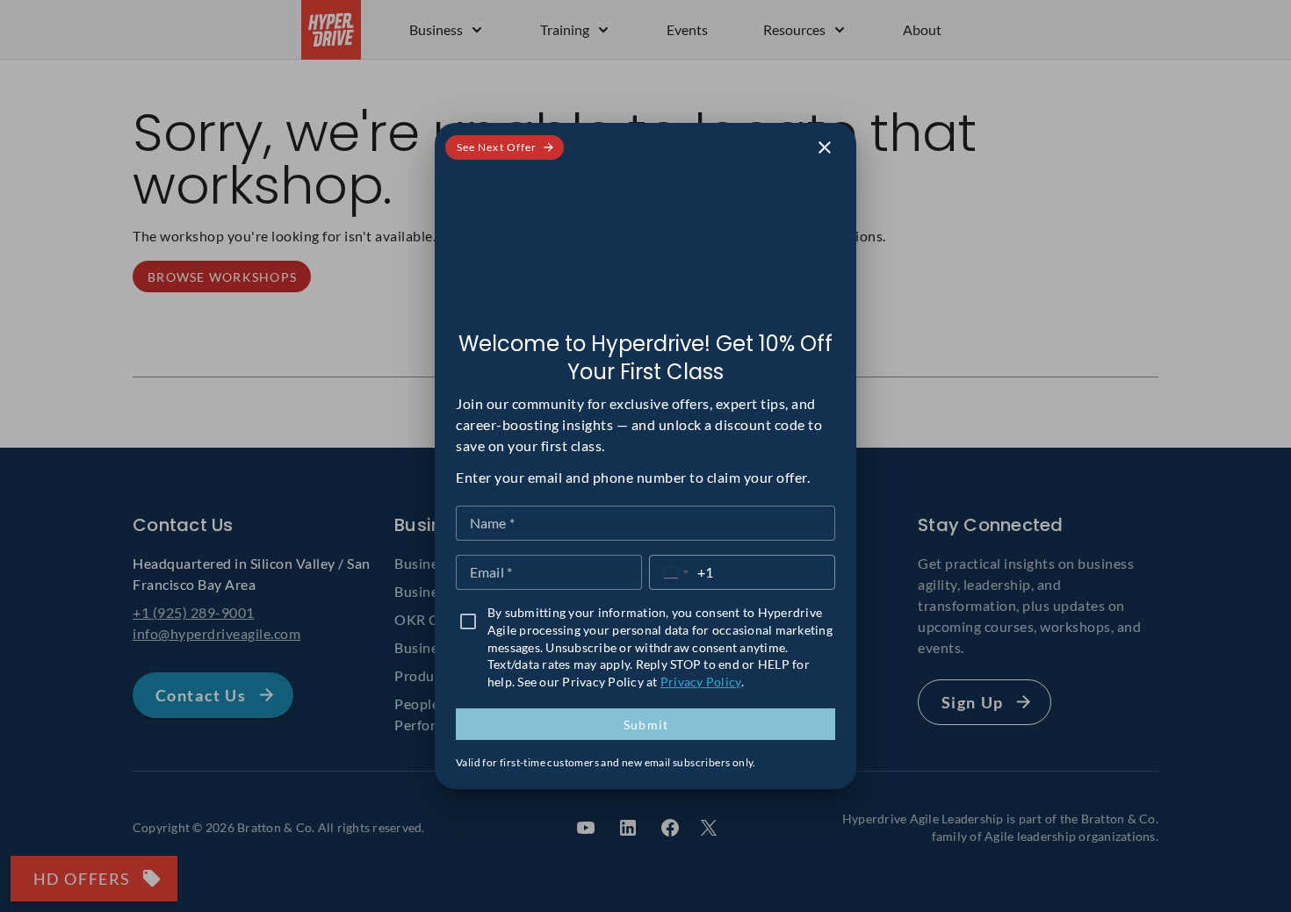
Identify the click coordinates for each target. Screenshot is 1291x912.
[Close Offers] (825, 147)
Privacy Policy (700, 681)
